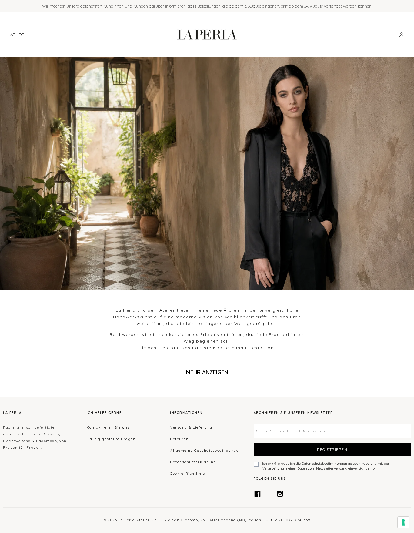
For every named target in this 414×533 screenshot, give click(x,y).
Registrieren (332, 449)
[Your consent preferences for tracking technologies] (403, 522)
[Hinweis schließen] (403, 6)
